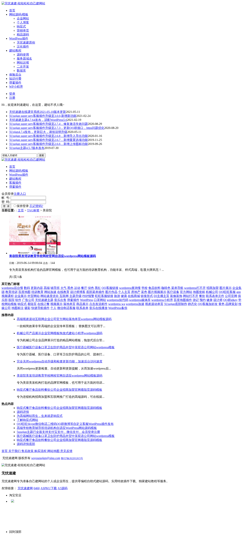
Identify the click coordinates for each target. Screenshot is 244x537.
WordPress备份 (117, 308)
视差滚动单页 (154, 304)
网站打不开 (190, 296)
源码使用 (23, 54)
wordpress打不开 (195, 288)
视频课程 (8, 296)
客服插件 (15, 182)
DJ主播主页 (161, 296)
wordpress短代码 (117, 300)
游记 (196, 300)
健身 (209, 300)
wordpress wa (116, 304)
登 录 (6, 206)
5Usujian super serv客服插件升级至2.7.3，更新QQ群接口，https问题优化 (56, 127)
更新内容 (37, 288)
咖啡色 (165, 288)
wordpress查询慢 (130, 288)
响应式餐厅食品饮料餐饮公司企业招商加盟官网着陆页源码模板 (59, 389)
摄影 (27, 308)
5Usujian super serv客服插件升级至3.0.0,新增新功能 (42, 115)
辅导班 (55, 288)
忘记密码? (36, 206)
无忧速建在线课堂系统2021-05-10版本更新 (37, 111)
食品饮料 (154, 288)
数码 (27, 288)
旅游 (117, 296)
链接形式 (147, 296)
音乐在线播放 (98, 308)
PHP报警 (88, 296)
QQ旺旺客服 (227, 292)
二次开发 (23, 66)
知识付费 (15, 78)
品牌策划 (231, 304)
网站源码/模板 (18, 14)
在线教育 (63, 292)
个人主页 (124, 292)
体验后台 (15, 74)
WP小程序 (16, 86)
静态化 (192, 304)
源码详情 (23, 411)
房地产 (135, 292)
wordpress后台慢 (12, 288)
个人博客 (23, 22)
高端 (47, 288)
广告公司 (28, 300)
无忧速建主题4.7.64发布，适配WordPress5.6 (38, 119)
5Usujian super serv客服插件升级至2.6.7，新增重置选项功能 (48, 140)
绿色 (91, 288)
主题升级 (75, 296)
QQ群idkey (230, 300)
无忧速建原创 (26, 42)
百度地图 (24, 292)
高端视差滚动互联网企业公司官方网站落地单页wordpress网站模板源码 (64, 319)
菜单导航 (177, 288)
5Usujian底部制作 (175, 304)
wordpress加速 (135, 304)
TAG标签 (33, 210)
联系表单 (82, 308)
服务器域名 (24, 58)
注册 (12, 97)
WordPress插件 (18, 38)
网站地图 (53, 451)
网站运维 (23, 62)
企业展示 (20, 296)
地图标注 (17, 308)
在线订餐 (43, 304)
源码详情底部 (26, 444)
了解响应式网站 (27, 419)
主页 (21, 210)
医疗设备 (173, 292)
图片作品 (111, 292)
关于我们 (14, 451)
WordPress (86, 300)
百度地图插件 (183, 300)
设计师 (217, 300)
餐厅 (84, 288)
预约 (203, 300)
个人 (53, 308)
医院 (11, 300)
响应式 (21, 26)
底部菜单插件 (95, 292)
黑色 (70, 288)
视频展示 (56, 304)
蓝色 (144, 292)
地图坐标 (199, 292)
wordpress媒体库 (140, 300)
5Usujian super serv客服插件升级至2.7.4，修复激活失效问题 (48, 123)
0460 (37, 488)
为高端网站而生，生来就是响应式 (40, 415)
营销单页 (23, 30)
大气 (63, 288)
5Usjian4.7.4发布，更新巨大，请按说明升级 (38, 131)
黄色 (221, 304)
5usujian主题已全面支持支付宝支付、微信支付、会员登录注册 (58, 431)
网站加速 (50, 292)
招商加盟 (212, 288)
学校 (144, 288)
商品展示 (82, 304)
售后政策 (27, 451)
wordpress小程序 (162, 300)
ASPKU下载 (48, 488)
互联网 (64, 296)
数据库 (21, 70)
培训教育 (37, 292)
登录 (12, 93)
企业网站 (23, 18)
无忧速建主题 (44, 300)
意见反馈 (66, 451)
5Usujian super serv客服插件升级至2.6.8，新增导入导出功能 (48, 135)
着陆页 (32, 304)
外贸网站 (33, 296)
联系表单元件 (215, 296)
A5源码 (62, 488)
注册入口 (20, 193)
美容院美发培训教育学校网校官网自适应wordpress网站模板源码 (59, 375)
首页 (12, 10)
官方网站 (186, 292)
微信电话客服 (66, 308)
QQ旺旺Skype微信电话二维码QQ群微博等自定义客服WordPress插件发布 (65, 423)
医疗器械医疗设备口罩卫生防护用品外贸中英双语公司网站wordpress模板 (66, 347)
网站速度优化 (49, 296)
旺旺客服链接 (104, 296)
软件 (18, 300)
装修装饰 (176, 296)
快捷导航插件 (40, 308)
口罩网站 (100, 300)
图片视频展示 (157, 292)
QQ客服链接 (110, 288)
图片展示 (225, 288)
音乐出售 (60, 300)
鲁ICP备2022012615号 (72, 458)
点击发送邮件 (98, 304)
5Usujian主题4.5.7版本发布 (26, 148)
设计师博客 (77, 292)
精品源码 (23, 34)
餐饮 (202, 296)
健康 (124, 296)
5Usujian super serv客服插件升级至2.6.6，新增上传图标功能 (48, 144)
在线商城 (134, 296)
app (238, 292)
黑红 (98, 288)
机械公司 (212, 292)
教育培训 (11, 292)
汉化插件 (23, 46)
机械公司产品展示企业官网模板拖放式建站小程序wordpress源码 (59, 333)
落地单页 (69, 304)
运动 (77, 288)
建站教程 (15, 50)
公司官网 (231, 296)
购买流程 (40, 451)
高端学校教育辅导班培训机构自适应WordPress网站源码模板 (57, 427)
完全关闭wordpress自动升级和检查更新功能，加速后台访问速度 (59, 361)
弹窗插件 (15, 82)
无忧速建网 (25, 488)
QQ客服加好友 (208, 304)
